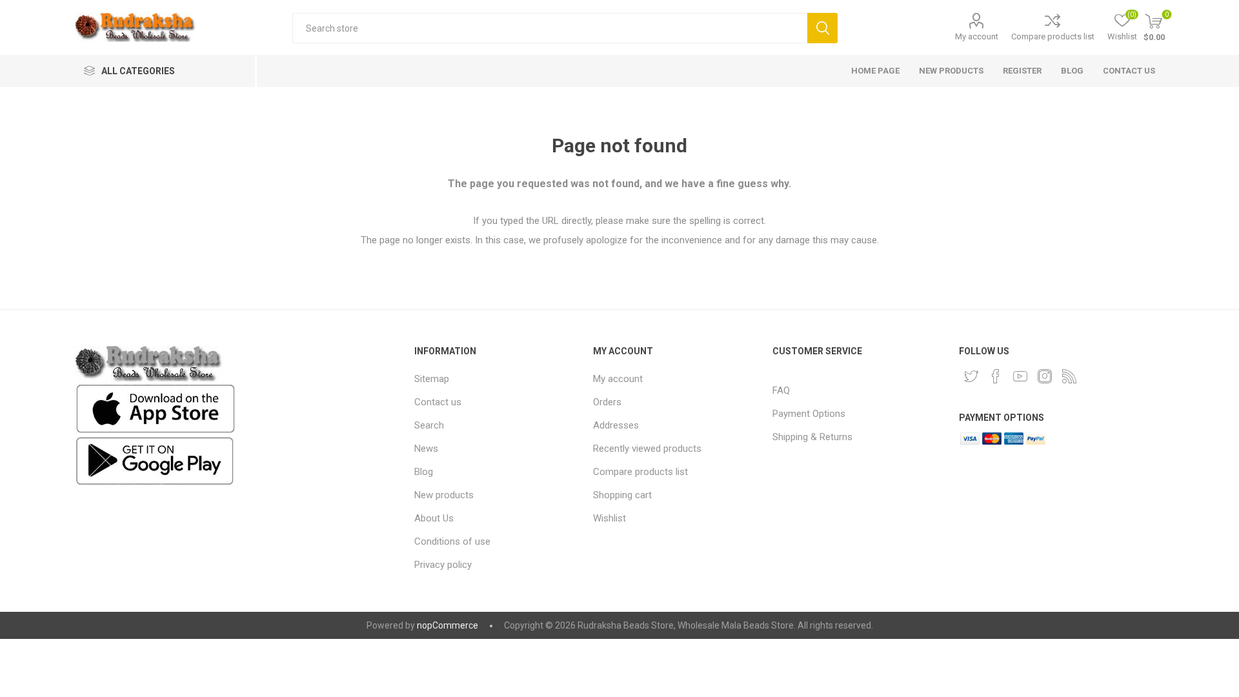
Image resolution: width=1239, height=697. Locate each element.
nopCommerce (447, 625)
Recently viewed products (647, 448)
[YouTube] (1020, 376)
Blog (423, 472)
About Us (434, 518)
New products (444, 495)
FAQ (781, 390)
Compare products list (1052, 36)
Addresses (616, 425)
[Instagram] (1044, 376)
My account (976, 36)
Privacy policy (443, 565)
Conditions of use (452, 541)
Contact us (437, 402)
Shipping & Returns (812, 437)
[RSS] (1069, 376)
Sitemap (431, 379)
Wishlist (609, 518)
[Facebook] (995, 376)
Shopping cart (622, 495)
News (426, 448)
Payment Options (808, 413)
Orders (607, 402)
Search (822, 28)
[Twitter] (971, 376)
